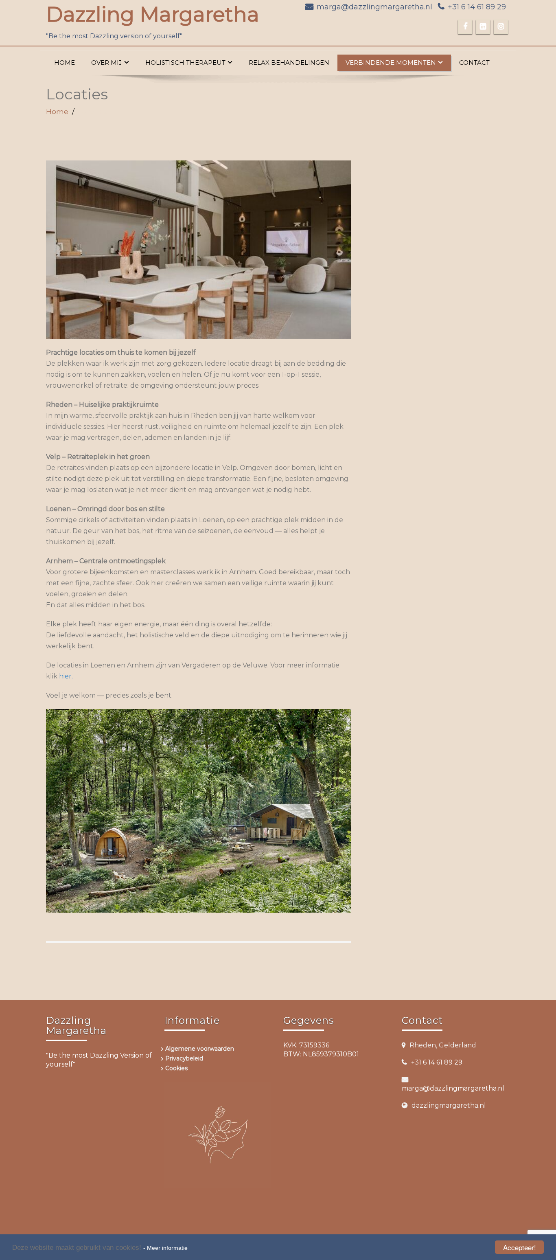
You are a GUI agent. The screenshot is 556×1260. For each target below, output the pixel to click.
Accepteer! (519, 1247)
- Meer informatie (165, 1248)
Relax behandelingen (289, 62)
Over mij (106, 62)
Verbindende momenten (391, 62)
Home (64, 62)
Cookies (176, 1068)
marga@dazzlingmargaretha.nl (374, 6)
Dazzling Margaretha (152, 14)
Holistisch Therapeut (185, 62)
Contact (474, 62)
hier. (66, 676)
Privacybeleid (184, 1058)
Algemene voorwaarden (199, 1048)
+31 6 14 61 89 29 (477, 6)
